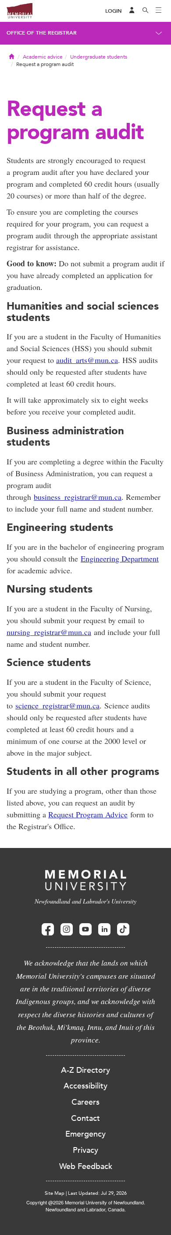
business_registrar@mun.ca (77, 497)
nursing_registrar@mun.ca (49, 632)
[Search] (145, 11)
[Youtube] (85, 929)
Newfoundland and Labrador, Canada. (86, 1209)
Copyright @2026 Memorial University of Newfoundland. (85, 1202)
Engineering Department (120, 558)
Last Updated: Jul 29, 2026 (97, 1193)
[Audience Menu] (132, 11)
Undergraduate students (98, 57)
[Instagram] (67, 929)
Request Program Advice (88, 814)
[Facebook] (48, 929)
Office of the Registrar (42, 33)
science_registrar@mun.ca (57, 705)
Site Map (54, 1193)
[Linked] (104, 929)
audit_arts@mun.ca (87, 360)
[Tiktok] (123, 929)
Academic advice (43, 57)
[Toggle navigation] (158, 11)
